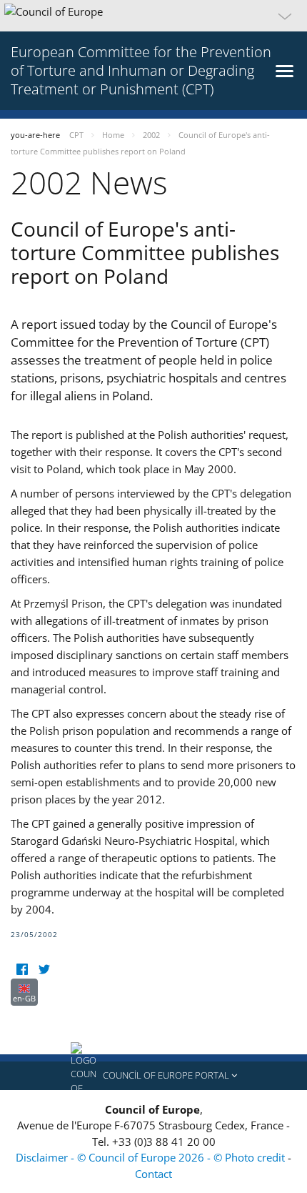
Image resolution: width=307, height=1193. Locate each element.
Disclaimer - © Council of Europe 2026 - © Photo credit (152, 1157)
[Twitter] (44, 970)
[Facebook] (22, 970)
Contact (153, 1174)
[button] (153, 15)
